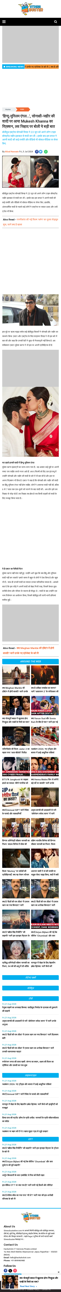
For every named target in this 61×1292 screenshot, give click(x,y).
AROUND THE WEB (30, 661)
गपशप (22, 109)
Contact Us (11, 1244)
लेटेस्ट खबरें (30, 977)
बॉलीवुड (30, 988)
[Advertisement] (30, 264)
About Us (9, 1226)
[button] (3, 22)
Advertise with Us (17, 1289)
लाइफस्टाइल (30, 1075)
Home (8, 109)
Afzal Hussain (12, 151)
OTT (30, 1139)
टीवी (30, 998)
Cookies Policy (33, 1289)
